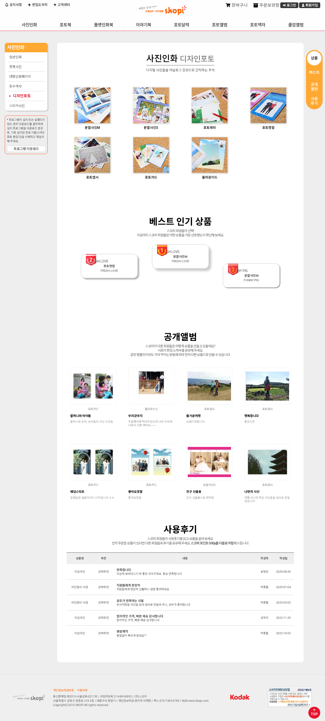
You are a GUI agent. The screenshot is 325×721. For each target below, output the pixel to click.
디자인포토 (22, 96)
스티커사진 (17, 106)
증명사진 (15, 67)
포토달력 (181, 24)
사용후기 (314, 101)
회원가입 (311, 5)
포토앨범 (219, 24)
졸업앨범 (295, 24)
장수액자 (15, 86)
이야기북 (143, 24)
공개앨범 (314, 86)
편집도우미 (39, 5)
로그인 (291, 5)
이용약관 (82, 690)
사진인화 (29, 24)
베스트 (314, 72)
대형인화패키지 (20, 76)
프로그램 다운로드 (26, 149)
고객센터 (63, 5)
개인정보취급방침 (63, 690)
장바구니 (239, 5)
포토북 (65, 24)
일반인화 (15, 57)
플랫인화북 (103, 24)
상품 (314, 58)
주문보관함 (269, 5)
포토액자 (257, 24)
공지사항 (15, 5)
